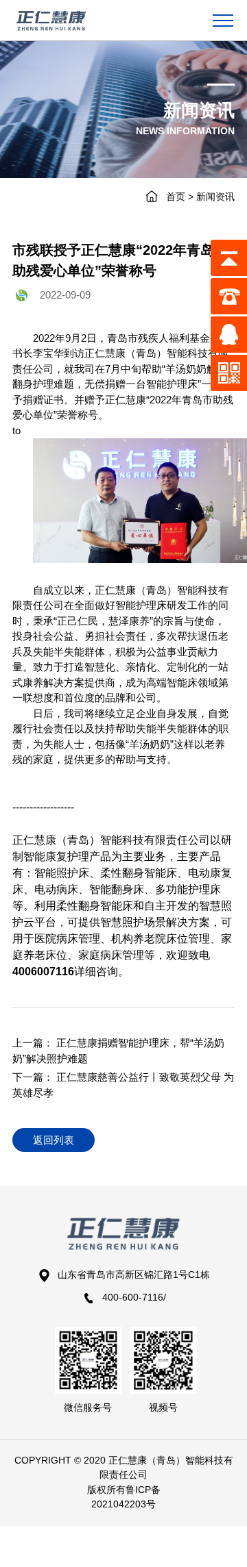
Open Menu (223, 20)
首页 (175, 196)
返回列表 (53, 1140)
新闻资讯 (215, 196)
